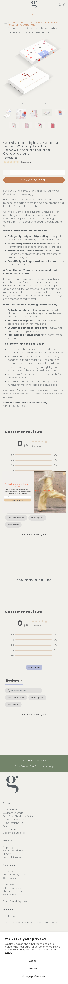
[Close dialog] (64, 473)
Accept (33, 960)
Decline (33, 968)
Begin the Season (17, 500)
